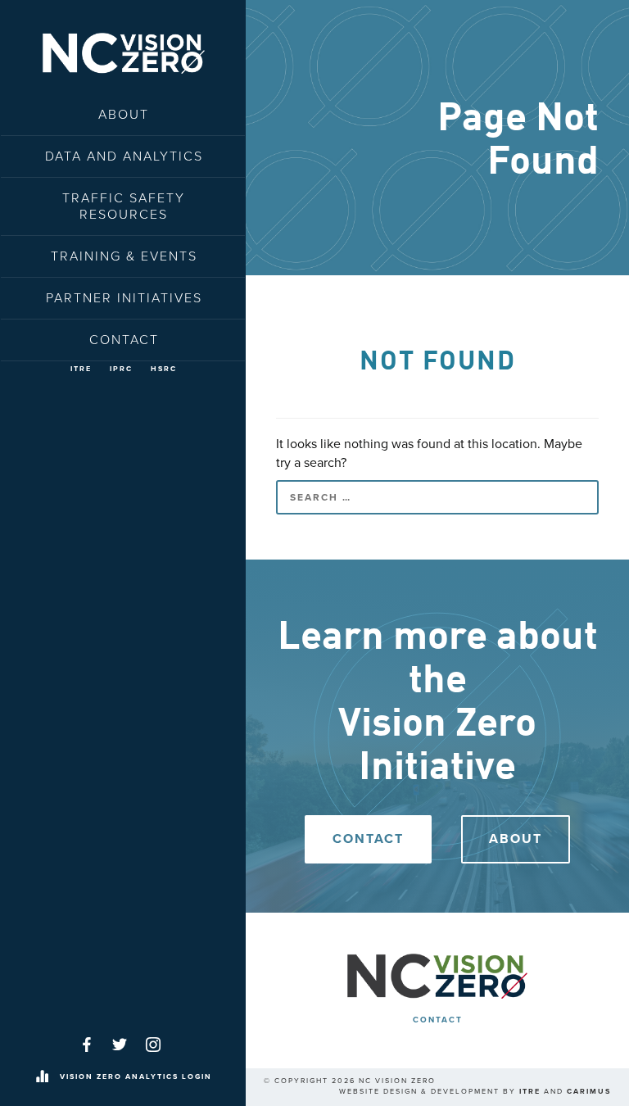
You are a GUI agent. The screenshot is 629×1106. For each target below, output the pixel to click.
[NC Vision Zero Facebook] (87, 1044)
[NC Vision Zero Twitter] (119, 1044)
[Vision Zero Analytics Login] (41, 1077)
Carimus (589, 1091)
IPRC (121, 369)
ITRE (81, 369)
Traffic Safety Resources (123, 206)
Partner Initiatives (124, 298)
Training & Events (124, 256)
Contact (124, 340)
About (123, 115)
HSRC (164, 369)
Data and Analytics (124, 156)
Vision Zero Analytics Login (136, 1076)
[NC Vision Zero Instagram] (153, 1044)
